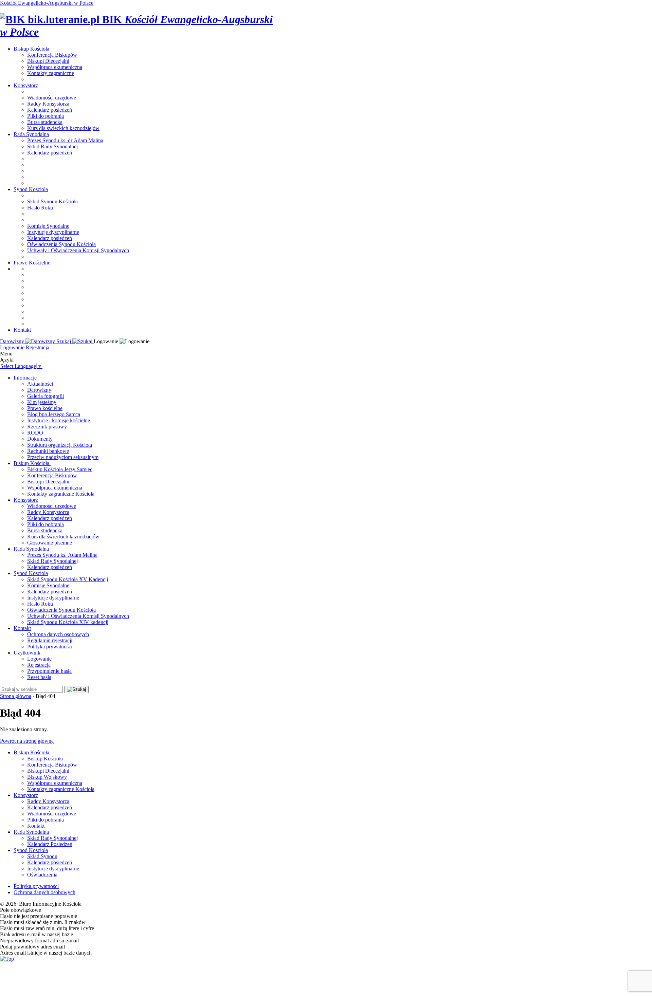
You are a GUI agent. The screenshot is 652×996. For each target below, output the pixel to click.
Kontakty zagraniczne (50, 73)
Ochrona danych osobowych (58, 634)
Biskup (31, 49)
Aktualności (40, 384)
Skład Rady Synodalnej (52, 146)
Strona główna (15, 696)
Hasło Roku (40, 207)
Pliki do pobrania (45, 116)
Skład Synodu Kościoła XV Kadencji (67, 579)
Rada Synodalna (31, 549)
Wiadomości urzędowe (51, 97)
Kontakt (22, 330)
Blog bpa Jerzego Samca (53, 414)
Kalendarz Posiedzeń (49, 844)
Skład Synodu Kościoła (52, 201)
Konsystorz (26, 85)
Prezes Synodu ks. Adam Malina (62, 555)
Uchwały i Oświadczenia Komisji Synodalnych (78, 250)
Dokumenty (40, 439)
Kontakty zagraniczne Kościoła (60, 494)
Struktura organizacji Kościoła (59, 445)
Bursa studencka (44, 122)
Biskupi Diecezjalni (48, 61)
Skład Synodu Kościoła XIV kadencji (67, 622)
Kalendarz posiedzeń (49, 110)
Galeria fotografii (45, 396)
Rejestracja (37, 347)
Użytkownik (27, 653)
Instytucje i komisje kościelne (58, 420)
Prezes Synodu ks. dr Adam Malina (65, 140)
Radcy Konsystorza (48, 104)
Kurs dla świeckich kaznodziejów (63, 128)
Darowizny (39, 390)
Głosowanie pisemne (49, 543)
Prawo (32, 262)
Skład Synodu (42, 856)
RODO (35, 433)
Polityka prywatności (49, 646)
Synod (31, 189)
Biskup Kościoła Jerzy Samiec (59, 469)
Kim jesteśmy (41, 402)
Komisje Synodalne (48, 226)
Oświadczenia (42, 875)
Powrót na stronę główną (27, 741)
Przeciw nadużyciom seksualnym (62, 457)
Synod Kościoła (31, 573)
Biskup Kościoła (32, 463)
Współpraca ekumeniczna (54, 67)
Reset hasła (39, 677)
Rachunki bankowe (48, 451)
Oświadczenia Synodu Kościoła (61, 244)
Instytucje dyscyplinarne (53, 232)
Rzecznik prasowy (47, 426)
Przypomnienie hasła (49, 671)
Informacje (25, 378)
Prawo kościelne (44, 408)
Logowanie (12, 347)
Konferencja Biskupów (52, 55)
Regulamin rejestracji (49, 640)
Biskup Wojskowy (47, 777)
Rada (31, 134)
